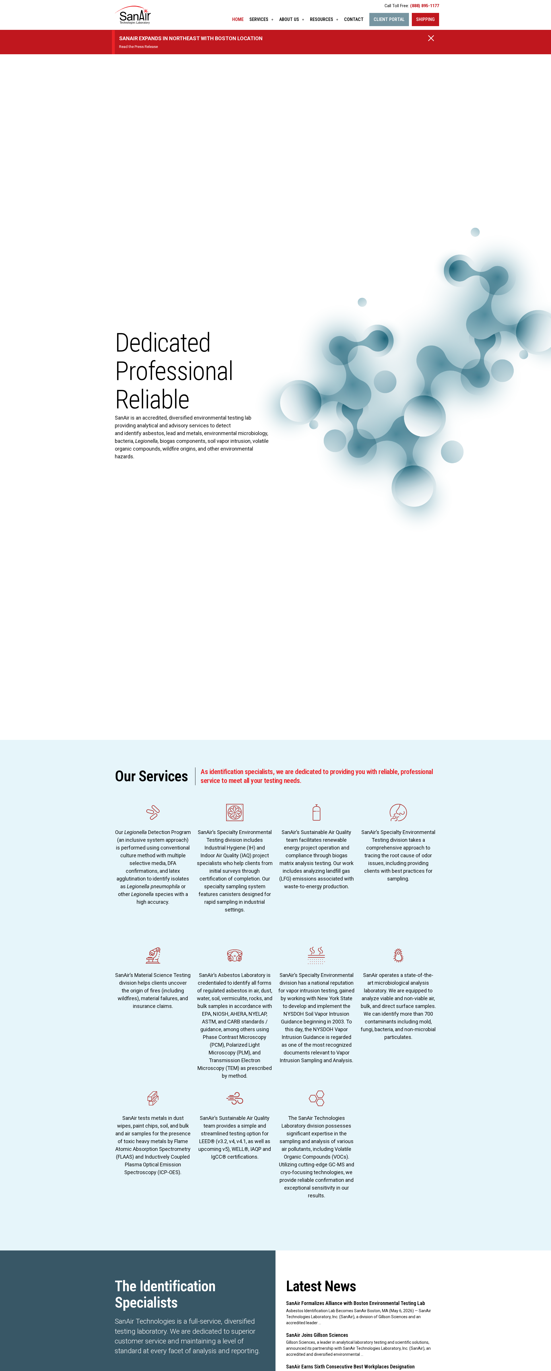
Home (238, 19)
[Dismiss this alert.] (431, 38)
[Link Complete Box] (361, 1313)
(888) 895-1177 (424, 5)
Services (258, 19)
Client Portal (389, 19)
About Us (289, 19)
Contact (354, 19)
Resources (321, 19)
